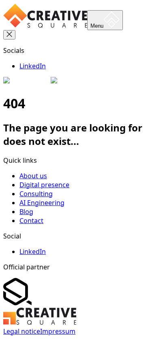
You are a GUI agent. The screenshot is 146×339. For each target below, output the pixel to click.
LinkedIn (32, 65)
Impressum (57, 331)
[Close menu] (9, 34)
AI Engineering (41, 202)
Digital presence (44, 184)
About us (33, 175)
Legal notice (21, 331)
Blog (26, 211)
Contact (31, 220)
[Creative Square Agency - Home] (45, 25)
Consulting (36, 193)
